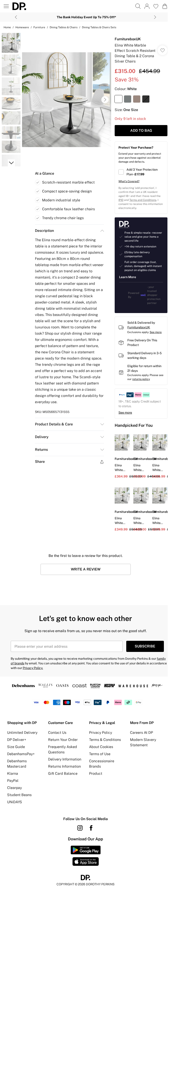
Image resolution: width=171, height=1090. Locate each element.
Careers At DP (141, 732)
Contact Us (57, 732)
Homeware (22, 27)
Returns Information (64, 766)
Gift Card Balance (62, 773)
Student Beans (19, 795)
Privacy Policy (100, 732)
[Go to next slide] (104, 99)
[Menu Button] (6, 6)
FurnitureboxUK (128, 39)
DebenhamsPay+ (21, 754)
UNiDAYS (14, 802)
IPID (120, 200)
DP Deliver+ (16, 740)
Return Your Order (63, 740)
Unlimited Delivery (22, 732)
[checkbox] (141, 172)
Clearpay (14, 788)
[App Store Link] (86, 855)
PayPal (12, 781)
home (7, 27)
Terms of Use (99, 754)
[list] (66, 99)
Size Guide (16, 747)
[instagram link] (80, 828)
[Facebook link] (91, 828)
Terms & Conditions (105, 740)
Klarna (12, 773)
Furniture (39, 27)
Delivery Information (64, 759)
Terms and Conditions (142, 200)
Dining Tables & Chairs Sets (99, 27)
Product (95, 773)
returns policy (141, 379)
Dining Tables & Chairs (63, 27)
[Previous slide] (16, 17)
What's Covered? (128, 181)
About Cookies (101, 747)
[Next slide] (155, 17)
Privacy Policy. (33, 668)
